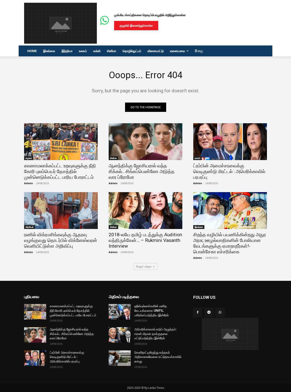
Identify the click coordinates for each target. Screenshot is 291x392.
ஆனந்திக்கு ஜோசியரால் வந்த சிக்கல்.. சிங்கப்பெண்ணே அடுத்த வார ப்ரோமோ (142, 171)
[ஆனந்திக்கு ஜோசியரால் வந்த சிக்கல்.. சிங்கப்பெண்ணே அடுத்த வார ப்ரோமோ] (145, 141)
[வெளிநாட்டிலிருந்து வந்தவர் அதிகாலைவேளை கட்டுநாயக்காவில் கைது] (120, 358)
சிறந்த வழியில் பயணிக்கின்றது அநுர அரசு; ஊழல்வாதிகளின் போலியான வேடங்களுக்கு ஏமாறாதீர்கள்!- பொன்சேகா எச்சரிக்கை (229, 243)
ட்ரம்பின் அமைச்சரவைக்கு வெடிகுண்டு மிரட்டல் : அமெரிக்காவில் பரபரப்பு (229, 171)
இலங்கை (199, 227)
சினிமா (113, 158)
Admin (28, 183)
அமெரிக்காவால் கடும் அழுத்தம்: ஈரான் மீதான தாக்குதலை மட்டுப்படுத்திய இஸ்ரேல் (155, 333)
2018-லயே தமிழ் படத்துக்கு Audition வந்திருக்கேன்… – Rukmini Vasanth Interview (145, 240)
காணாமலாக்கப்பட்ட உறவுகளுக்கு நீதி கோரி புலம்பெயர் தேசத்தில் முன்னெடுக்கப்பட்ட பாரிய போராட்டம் (60, 171)
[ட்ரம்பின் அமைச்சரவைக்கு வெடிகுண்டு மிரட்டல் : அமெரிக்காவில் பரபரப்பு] (230, 141)
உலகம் (197, 158)
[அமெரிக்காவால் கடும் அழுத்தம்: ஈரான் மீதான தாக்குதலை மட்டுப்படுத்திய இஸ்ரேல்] (120, 335)
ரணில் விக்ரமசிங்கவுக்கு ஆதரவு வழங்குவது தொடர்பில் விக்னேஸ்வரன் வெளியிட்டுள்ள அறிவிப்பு (60, 240)
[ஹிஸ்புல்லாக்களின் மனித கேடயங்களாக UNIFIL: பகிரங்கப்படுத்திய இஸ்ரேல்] (120, 311)
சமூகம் (28, 158)
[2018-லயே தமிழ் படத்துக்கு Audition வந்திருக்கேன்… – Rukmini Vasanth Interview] (145, 210)
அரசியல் (29, 227)
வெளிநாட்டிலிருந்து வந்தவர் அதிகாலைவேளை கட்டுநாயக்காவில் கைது (157, 357)
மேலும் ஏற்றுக (144, 266)
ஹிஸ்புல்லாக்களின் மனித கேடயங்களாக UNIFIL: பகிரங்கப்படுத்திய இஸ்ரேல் (151, 310)
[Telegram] (208, 312)
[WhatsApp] (220, 312)
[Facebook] (197, 312)
